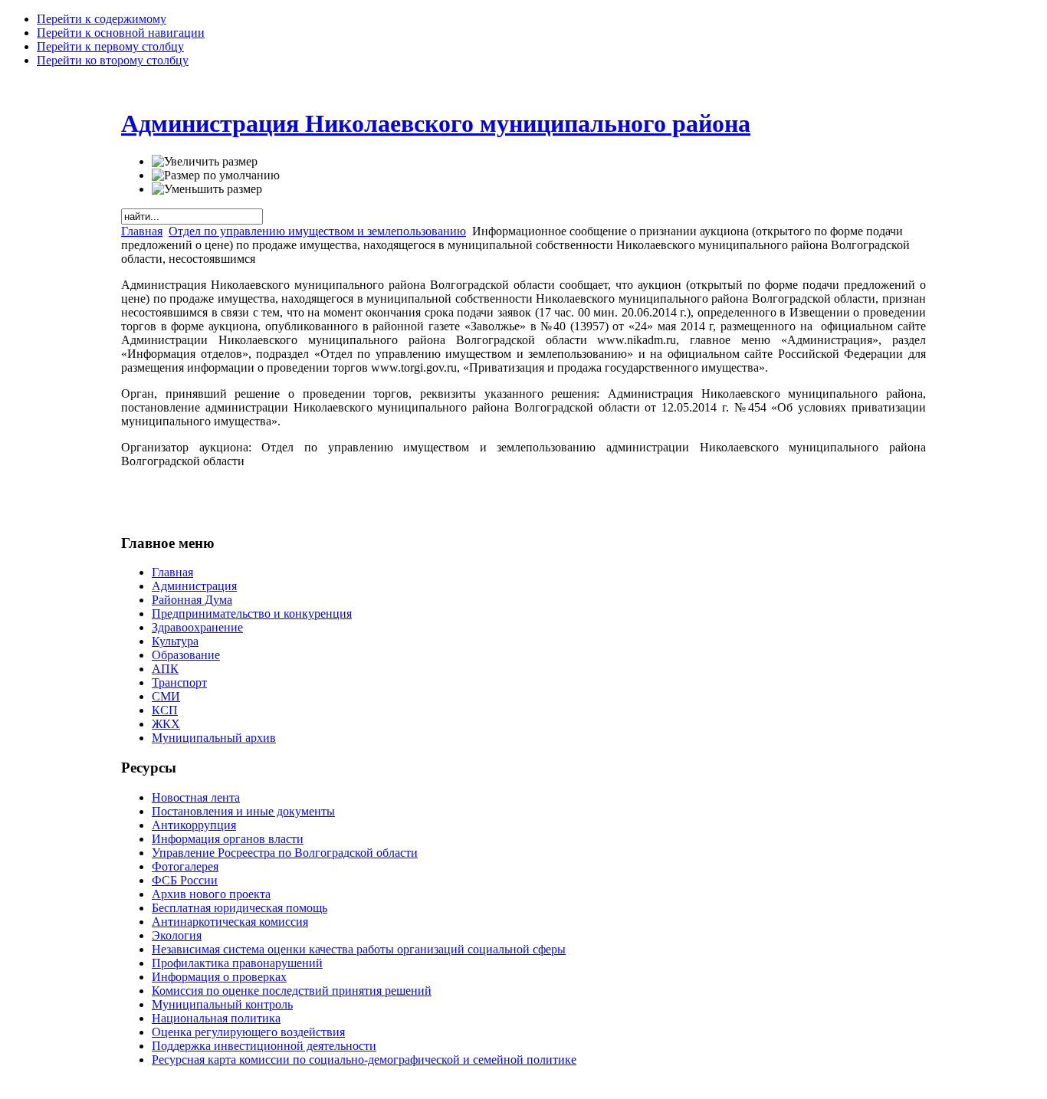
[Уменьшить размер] (207, 189)
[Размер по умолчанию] (216, 175)
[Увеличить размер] (205, 162)
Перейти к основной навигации (121, 32)
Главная (141, 231)
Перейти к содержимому (101, 18)
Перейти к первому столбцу (110, 46)
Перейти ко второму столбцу (113, 60)
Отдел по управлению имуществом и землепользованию (317, 231)
